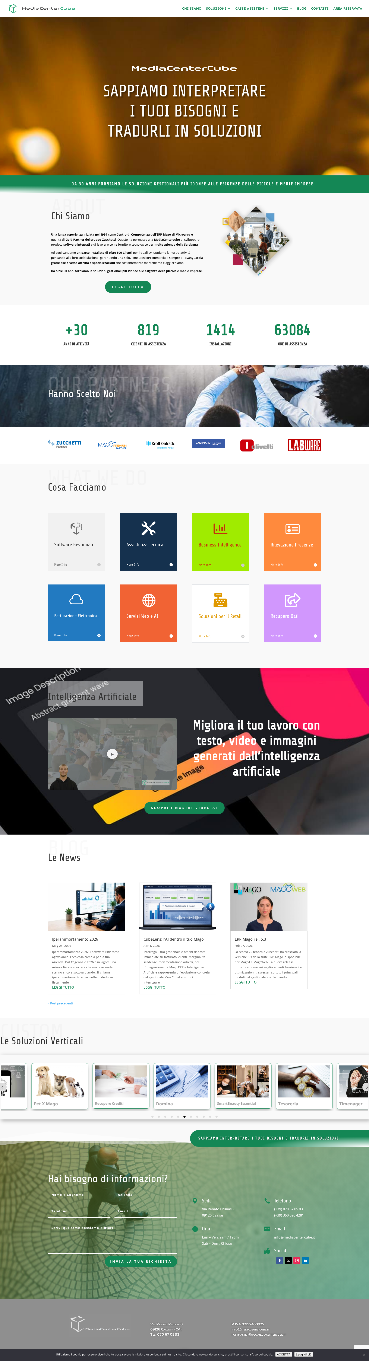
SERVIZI (281, 8)
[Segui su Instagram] (296, 1260)
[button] (112, 754)
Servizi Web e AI (142, 616)
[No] (364, 1355)
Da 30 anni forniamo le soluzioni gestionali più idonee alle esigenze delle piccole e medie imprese (193, 183)
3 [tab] (165, 1117)
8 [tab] (197, 1117)
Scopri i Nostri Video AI (184, 808)
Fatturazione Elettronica (75, 615)
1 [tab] (152, 1117)
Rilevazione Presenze (292, 545)
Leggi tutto (128, 287)
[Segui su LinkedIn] (305, 1260)
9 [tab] (204, 1117)
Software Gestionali (73, 545)
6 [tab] (184, 1117)
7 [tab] (191, 1117)
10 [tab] (210, 1117)
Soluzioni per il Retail (220, 616)
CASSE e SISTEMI (250, 8)
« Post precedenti (60, 1003)
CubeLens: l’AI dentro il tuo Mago (174, 939)
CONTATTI (320, 8)
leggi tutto (63, 987)
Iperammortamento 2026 (75, 939)
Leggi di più (304, 1354)
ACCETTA (283, 1354)
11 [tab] (216, 1117)
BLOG (301, 8)
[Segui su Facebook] (279, 1260)
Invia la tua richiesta (141, 1261)
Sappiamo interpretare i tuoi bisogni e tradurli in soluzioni (268, 1138)
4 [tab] (172, 1117)
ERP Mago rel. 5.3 (250, 939)
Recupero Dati (285, 616)
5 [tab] (178, 1117)
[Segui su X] (288, 1260)
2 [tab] (159, 1117)
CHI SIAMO (191, 8)
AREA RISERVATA (347, 8)
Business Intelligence (220, 545)
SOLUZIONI (216, 8)
